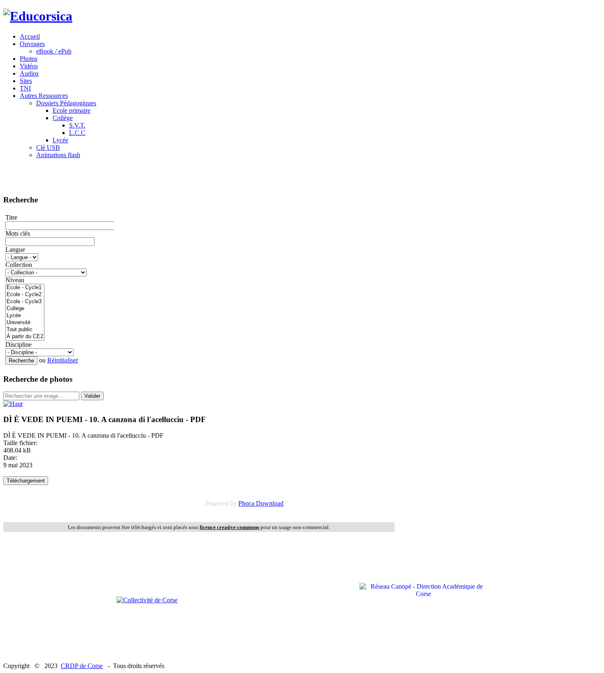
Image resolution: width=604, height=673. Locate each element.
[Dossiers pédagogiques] (13, 403)
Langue (15, 249)
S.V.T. (77, 125)
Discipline (18, 344)
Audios (29, 73)
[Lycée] (25, 315)
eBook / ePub (53, 51)
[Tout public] (25, 329)
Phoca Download (261, 503)
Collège (63, 117)
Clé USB (48, 147)
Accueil (30, 36)
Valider (92, 396)
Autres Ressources (44, 95)
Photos (28, 58)
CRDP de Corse (82, 665)
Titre (11, 217)
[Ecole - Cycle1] (25, 287)
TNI (25, 88)
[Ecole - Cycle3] (25, 301)
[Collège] (25, 308)
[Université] (25, 322)
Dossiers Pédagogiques (66, 103)
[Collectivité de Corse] (147, 599)
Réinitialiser (62, 360)
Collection (18, 264)
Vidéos (29, 66)
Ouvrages (32, 43)
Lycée (60, 140)
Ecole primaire (71, 110)
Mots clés (17, 233)
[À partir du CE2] (25, 336)
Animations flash (58, 154)
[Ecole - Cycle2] (25, 294)
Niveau (14, 279)
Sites (26, 80)
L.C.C (77, 132)
